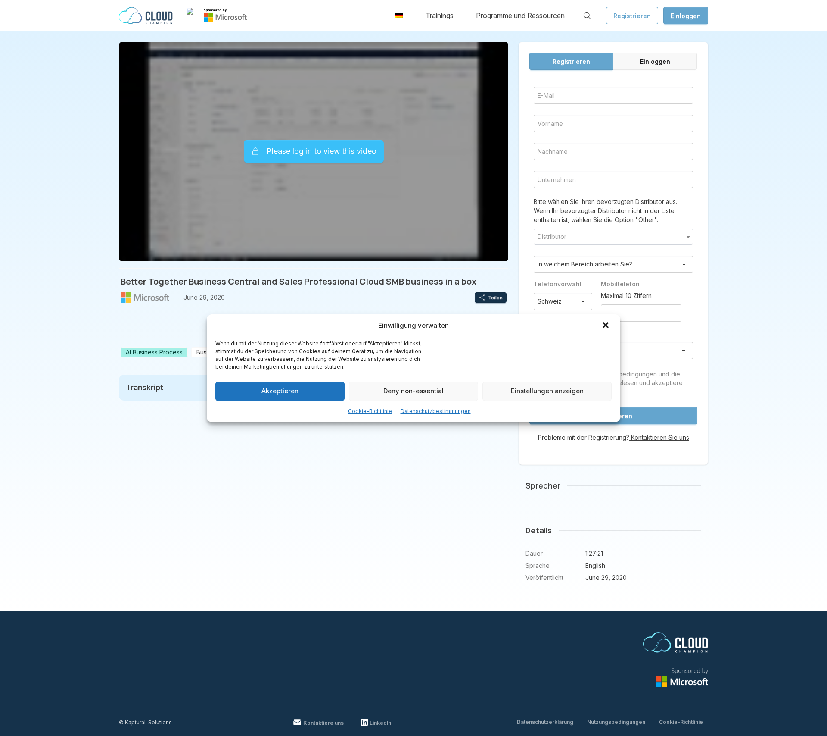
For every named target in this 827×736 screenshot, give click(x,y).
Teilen (495, 297)
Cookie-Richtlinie (370, 411)
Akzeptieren (279, 391)
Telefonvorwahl (557, 284)
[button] (606, 326)
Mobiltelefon (620, 284)
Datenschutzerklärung (545, 722)
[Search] (587, 15)
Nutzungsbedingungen (624, 374)
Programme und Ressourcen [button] (520, 15)
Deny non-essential (413, 391)
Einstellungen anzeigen (547, 391)
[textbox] (613, 236)
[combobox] (613, 237)
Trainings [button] (440, 15)
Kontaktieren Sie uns (659, 437)
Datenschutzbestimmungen (436, 411)
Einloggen (686, 15)
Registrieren (632, 15)
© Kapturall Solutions (145, 722)
